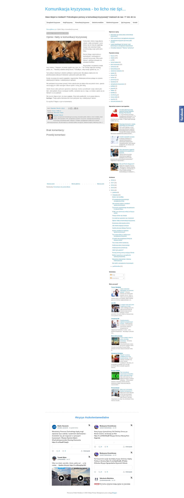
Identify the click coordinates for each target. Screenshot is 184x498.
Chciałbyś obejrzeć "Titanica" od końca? (122, 48)
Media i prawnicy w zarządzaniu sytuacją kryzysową (121, 255)
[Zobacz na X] (89, 426)
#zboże (124, 463)
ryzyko (112, 73)
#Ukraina (97, 463)
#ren (127, 436)
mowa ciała (114, 97)
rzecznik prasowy (116, 101)
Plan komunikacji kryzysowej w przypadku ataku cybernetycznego (126, 374)
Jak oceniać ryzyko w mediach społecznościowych (121, 204)
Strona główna (50, 29)
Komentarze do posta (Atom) (62, 187)
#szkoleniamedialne (97, 417)
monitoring (114, 95)
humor (112, 77)
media (57, 110)
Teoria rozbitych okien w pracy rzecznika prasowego (126, 339)
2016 (112, 185)
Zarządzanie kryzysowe (53, 22)
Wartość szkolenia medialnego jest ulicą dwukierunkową (125, 356)
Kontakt (135, 22)
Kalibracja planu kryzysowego (121, 245)
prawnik (113, 88)
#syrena (69, 438)
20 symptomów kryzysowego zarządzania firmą (120, 200)
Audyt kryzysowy (68, 22)
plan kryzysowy (115, 64)
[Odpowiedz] (53, 451)
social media (114, 62)
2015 (112, 187)
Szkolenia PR (115, 318)
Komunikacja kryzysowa (82, 22)
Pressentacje (115, 388)
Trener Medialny (116, 287)
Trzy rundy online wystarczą (120, 242)
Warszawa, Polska (58, 112)
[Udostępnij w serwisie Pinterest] (77, 108)
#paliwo (61, 465)
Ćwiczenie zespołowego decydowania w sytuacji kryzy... (123, 208)
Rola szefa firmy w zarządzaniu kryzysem (122, 38)
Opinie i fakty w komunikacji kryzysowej (123, 220)
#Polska (124, 461)
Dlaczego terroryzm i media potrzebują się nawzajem (127, 124)
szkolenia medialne (116, 71)
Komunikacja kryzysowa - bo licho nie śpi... (85, 9)
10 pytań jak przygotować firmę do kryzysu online (122, 239)
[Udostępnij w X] (73, 108)
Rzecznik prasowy (116, 336)
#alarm (75, 438)
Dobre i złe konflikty (118, 197)
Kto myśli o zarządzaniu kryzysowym (122, 263)
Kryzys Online (115, 370)
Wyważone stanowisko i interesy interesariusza (121, 259)
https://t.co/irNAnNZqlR (102, 436)
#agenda (97, 438)
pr (55, 29)
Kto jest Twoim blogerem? (126, 164)
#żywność (118, 463)
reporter (113, 99)
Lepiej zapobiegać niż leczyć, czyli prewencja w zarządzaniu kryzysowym (122, 45)
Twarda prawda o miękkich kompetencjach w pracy (126, 322)
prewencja (114, 79)
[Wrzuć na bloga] (71, 108)
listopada (115, 195)
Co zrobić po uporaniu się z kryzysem (123, 218)
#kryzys (79, 417)
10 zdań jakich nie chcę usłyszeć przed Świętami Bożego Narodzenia (126, 111)
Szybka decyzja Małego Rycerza (121, 228)
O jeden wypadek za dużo (126, 137)
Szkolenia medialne (98, 22)
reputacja (113, 82)
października (116, 266)
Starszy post (100, 184)
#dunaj (123, 436)
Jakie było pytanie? (117, 250)
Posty (113, 275)
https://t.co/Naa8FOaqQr (60, 442)
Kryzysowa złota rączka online (121, 223)
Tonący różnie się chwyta (119, 215)
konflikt (113, 92)
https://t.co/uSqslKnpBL (113, 461)
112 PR (113, 303)
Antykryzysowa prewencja (119, 247)
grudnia (114, 192)
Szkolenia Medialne (117, 353)
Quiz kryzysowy (125, 22)
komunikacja (114, 69)
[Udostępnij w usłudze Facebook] (75, 108)
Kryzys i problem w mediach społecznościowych (120, 231)
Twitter (112, 90)
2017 (112, 183)
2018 (112, 180)
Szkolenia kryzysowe (112, 22)
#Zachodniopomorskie (59, 440)
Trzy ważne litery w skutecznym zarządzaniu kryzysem (121, 235)
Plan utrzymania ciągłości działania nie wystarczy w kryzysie (126, 151)
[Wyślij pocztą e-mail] (69, 108)
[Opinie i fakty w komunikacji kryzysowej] (64, 52)
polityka (113, 86)
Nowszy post (50, 184)
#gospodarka (110, 463)
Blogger (114, 493)
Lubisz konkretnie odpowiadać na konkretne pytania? (126, 290)
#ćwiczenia (77, 440)
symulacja (113, 66)
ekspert (113, 75)
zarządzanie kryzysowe (117, 84)
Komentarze (115, 278)
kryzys (54, 110)
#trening (70, 440)
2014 (112, 190)
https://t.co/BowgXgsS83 (78, 465)
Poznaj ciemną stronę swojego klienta (123, 252)
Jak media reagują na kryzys (120, 225)
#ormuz (118, 436)
